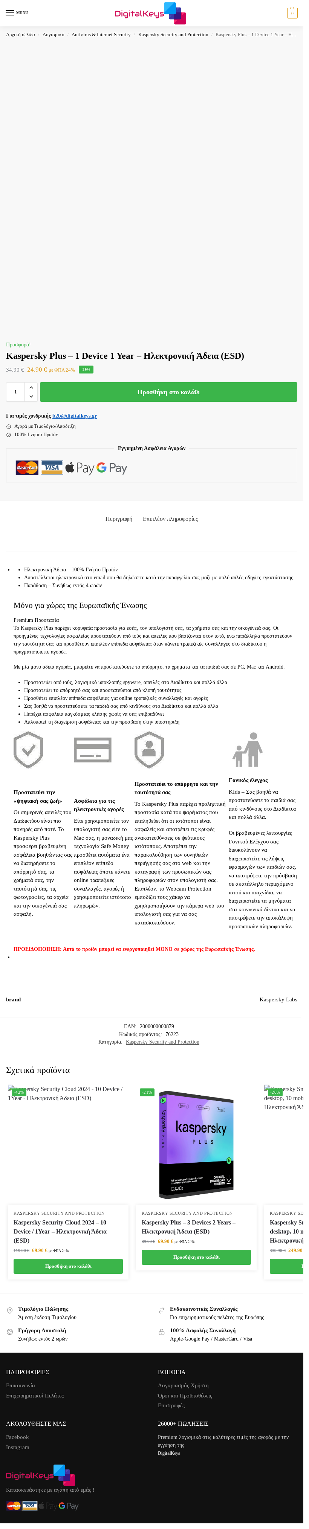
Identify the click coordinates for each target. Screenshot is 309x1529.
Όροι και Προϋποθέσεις (185, 1396)
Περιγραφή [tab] (119, 519)
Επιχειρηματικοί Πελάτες (35, 1396)
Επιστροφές (171, 1405)
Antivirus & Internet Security (101, 34)
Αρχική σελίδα (20, 34)
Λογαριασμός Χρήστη (183, 1385)
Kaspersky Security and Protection (173, 34)
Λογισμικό (53, 34)
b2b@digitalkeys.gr (74, 416)
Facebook (17, 1437)
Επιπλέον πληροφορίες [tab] (170, 519)
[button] (291, 13)
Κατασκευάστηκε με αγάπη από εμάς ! (50, 1490)
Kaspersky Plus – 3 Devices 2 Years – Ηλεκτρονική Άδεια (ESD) (189, 1227)
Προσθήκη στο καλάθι (168, 392)
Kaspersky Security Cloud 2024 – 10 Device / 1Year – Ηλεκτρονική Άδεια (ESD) (60, 1231)
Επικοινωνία (20, 1385)
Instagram (17, 1447)
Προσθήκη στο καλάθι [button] (68, 1266)
